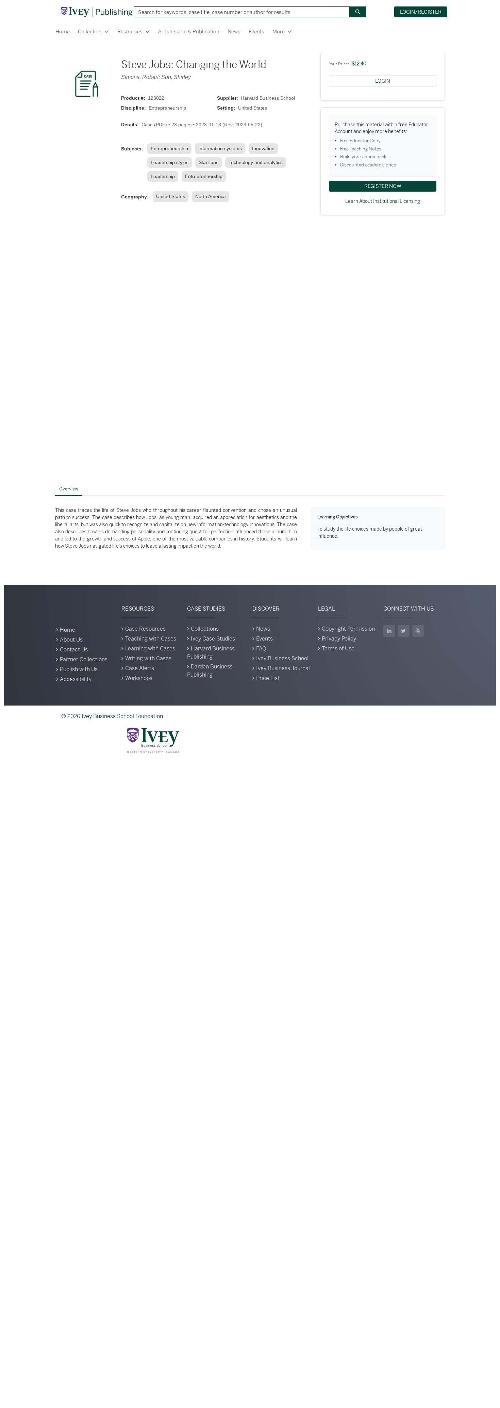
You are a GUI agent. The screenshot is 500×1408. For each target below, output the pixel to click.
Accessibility (75, 679)
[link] (170, 148)
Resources (130, 31)
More (278, 31)
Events (256, 31)
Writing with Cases (148, 658)
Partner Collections (83, 659)
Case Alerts (139, 668)
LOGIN (382, 81)
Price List (268, 678)
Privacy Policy (339, 638)
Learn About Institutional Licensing (382, 201)
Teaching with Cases (150, 638)
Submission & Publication (188, 31)
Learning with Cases (150, 648)
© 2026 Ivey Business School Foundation (112, 716)
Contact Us (74, 649)
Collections (205, 628)
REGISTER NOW (382, 186)
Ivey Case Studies (213, 638)
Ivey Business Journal (283, 668)
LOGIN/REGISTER (420, 12)
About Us (71, 639)
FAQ (261, 648)
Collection (90, 31)
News (234, 31)
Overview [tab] (68, 489)
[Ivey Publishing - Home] (96, 12)
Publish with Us (79, 669)
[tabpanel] (250, 528)
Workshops (138, 678)
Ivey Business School (282, 658)
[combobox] (239, 12)
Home (62, 31)
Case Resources (145, 628)
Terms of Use (338, 648)
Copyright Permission (348, 628)
